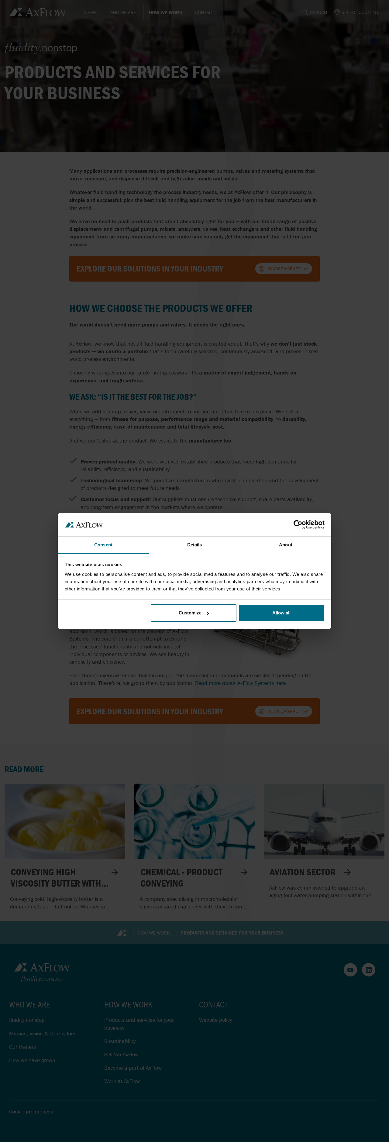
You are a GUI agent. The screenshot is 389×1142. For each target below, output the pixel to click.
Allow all (281, 612)
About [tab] (285, 544)
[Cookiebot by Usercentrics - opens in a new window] (298, 524)
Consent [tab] (103, 544)
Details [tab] (194, 544)
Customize (190, 612)
